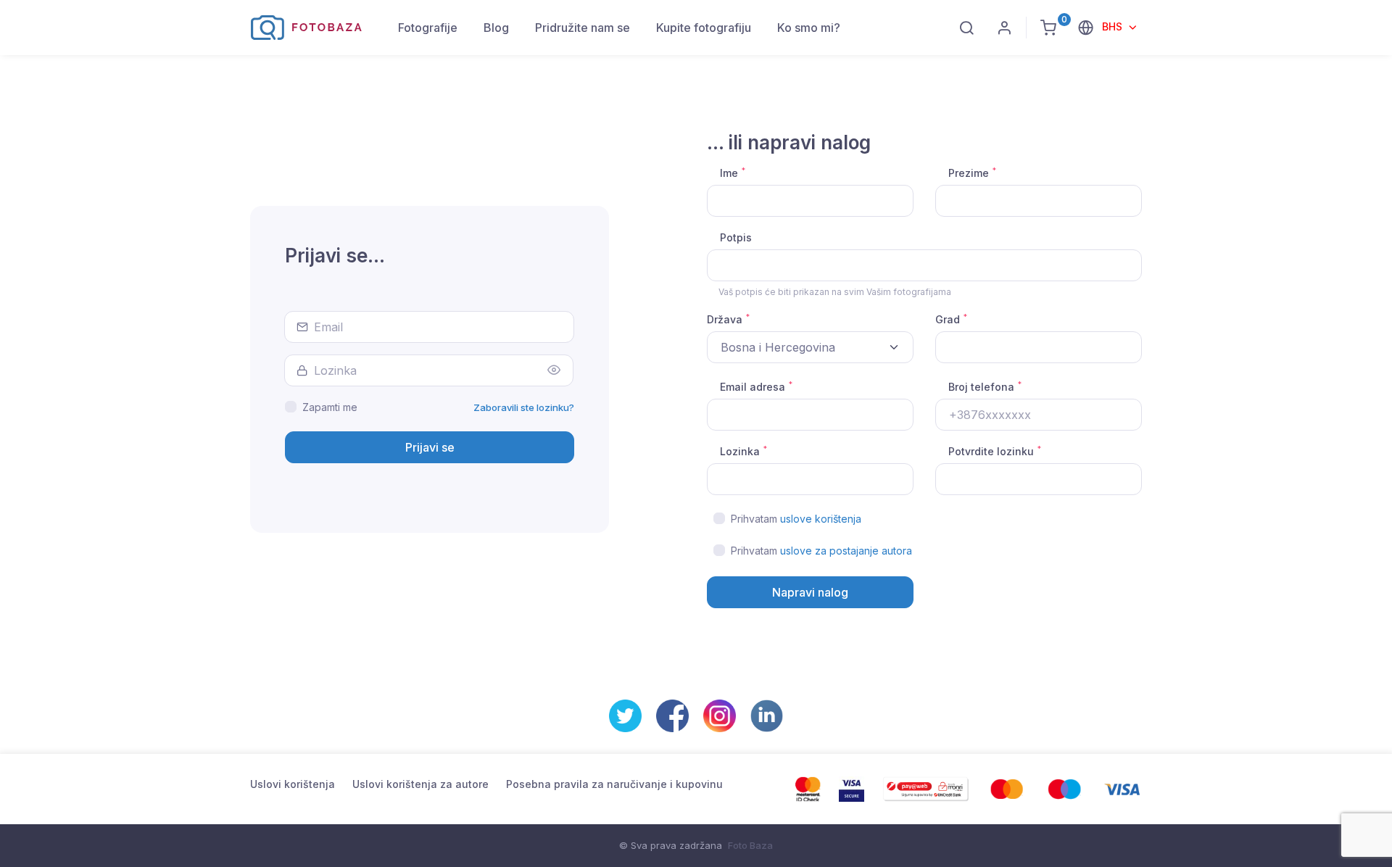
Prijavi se (430, 447)
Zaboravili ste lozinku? (523, 407)
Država (728, 318)
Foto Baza (750, 845)
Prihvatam (796, 519)
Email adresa (756, 386)
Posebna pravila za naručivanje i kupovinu (614, 784)
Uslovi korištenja (292, 784)
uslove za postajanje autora (846, 550)
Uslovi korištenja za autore (420, 784)
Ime (732, 172)
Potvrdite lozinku (994, 450)
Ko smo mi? (808, 27)
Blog (496, 27)
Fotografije (427, 27)
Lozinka (743, 450)
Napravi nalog (810, 592)
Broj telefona (985, 386)
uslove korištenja (820, 519)
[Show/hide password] (554, 370)
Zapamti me (329, 407)
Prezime (972, 172)
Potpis (736, 237)
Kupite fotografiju (703, 27)
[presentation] (1038, 347)
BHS (1113, 26)
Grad (951, 318)
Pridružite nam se (582, 27)
